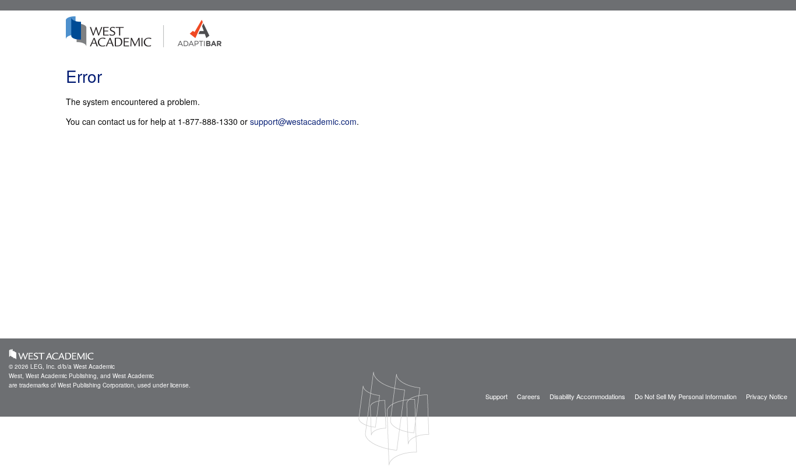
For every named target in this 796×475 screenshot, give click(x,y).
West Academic (51, 354)
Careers (528, 396)
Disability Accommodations (587, 396)
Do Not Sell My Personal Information (686, 396)
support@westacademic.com (303, 121)
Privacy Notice (766, 396)
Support (496, 396)
